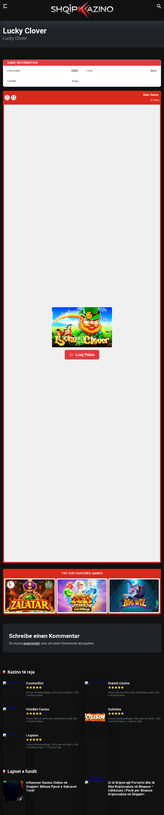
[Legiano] (10, 733)
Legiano (32, 735)
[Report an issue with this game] (7, 97)
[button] (82, 327)
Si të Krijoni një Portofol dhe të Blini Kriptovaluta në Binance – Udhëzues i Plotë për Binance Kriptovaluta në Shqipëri (131, 788)
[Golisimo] (95, 726)
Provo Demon (29, 596)
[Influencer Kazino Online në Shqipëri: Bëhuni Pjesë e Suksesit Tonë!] (13, 800)
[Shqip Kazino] (82, 10)
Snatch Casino (119, 683)
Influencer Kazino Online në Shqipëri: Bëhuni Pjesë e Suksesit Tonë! (51, 786)
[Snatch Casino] (96, 681)
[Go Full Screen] (13, 97)
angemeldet (31, 643)
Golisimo (114, 709)
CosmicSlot (34, 683)
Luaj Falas (85, 355)
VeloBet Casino (37, 709)
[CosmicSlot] (14, 681)
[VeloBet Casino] (14, 707)
